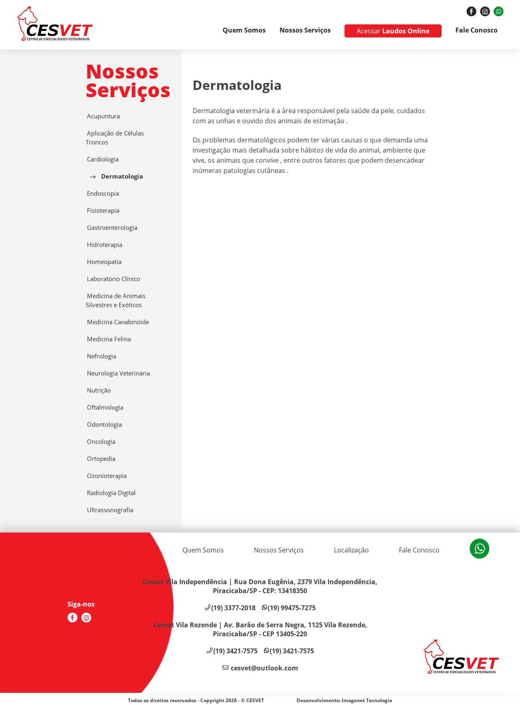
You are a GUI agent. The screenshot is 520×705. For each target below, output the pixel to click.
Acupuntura (103, 116)
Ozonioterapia (106, 476)
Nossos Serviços (305, 30)
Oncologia (100, 441)
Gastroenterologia (111, 227)
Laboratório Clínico (113, 279)
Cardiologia (102, 159)
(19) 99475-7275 (292, 607)
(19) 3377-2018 (233, 607)
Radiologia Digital (111, 493)
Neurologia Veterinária (118, 373)
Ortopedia (100, 459)
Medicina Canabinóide (117, 322)
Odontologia (104, 424)
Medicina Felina (108, 339)
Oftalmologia (105, 407)
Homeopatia (103, 262)
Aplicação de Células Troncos (115, 137)
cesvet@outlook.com (264, 668)
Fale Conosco (476, 30)
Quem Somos (244, 30)
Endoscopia (102, 193)
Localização (351, 550)
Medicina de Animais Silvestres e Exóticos (115, 300)
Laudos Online (393, 30)
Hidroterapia (104, 245)
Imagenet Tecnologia (367, 700)
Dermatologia (121, 176)
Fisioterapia (102, 210)
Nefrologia (101, 356)
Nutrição (98, 390)
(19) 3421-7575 (235, 650)
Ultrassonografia (109, 510)
